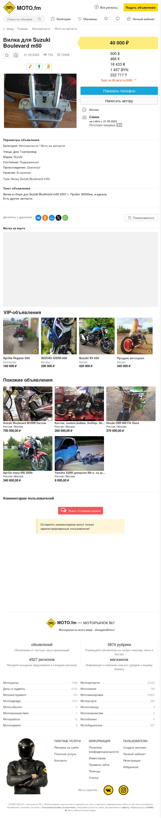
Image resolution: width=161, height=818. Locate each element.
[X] (58, 218)
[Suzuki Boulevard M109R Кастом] (27, 403)
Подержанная (29, 162)
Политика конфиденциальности (104, 749)
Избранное (130, 767)
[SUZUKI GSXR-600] (59, 336)
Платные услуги (65, 754)
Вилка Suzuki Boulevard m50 (30, 179)
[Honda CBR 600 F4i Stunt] (131, 403)
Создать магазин (134, 747)
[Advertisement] (80, 576)
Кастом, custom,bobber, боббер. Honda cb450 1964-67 (80, 423)
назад (10, 29)
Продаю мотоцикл (130, 358)
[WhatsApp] (65, 218)
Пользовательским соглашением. (59, 807)
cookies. (150, 807)
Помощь (94, 771)
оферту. (126, 807)
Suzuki (18, 157)
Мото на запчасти (66, 29)
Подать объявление (141, 7)
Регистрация (131, 760)
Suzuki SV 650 (89, 358)
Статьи (93, 777)
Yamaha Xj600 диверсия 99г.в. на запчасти (80, 473)
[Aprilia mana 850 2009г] (27, 453)
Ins (123, 790)
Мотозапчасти (41, 29)
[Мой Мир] (52, 218)
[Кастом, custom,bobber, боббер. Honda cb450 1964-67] (79, 403)
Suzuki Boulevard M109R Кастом (24, 423)
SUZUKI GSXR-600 (54, 358)
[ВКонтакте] (38, 218)
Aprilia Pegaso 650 (16, 358)
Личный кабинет (134, 754)
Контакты (60, 760)
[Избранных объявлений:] (106, 19)
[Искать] (40, 19)
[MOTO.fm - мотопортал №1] (9, 7)
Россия (7, 426)
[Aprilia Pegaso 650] (21, 336)
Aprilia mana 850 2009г (18, 473)
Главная (22, 29)
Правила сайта (99, 764)
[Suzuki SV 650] (97, 336)
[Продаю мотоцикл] (135, 336)
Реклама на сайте (66, 747)
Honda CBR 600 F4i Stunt (122, 423)
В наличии (24, 172)
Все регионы (109, 7)
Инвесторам (97, 758)
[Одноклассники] (45, 218)
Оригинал (33, 167)
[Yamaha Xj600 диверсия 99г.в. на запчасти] (79, 453)
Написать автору (119, 100)
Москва (18, 426)
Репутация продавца (102, 125)
